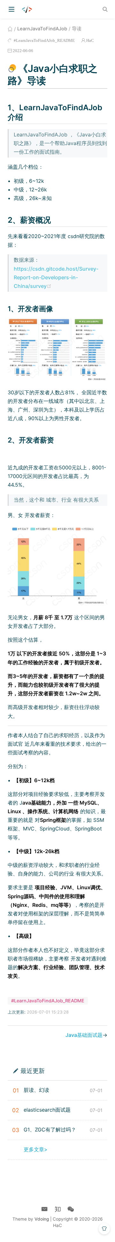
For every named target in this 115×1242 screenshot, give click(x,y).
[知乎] (57, 1209)
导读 (76, 29)
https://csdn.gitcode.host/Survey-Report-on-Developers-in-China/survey (56, 277)
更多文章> (36, 1149)
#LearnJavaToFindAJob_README (44, 40)
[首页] (10, 28)
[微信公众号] (70, 1209)
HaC (90, 40)
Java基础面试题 (84, 1035)
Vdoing (41, 1219)
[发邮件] (44, 1209)
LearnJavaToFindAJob (42, 29)
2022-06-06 (23, 51)
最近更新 (32, 1071)
